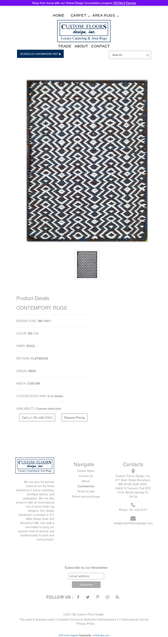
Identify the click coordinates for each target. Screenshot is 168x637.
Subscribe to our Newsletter (86, 567)
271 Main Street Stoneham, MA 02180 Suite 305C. (133, 482)
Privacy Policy (85, 623)
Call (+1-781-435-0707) (37, 417)
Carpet (78, 15)
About (81, 46)
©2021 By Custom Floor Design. (84, 614)
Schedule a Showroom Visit (39, 54)
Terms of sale (86, 491)
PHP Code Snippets (68, 635)
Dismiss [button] (131, 3)
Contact (100, 46)
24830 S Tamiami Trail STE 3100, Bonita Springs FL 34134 (133, 492)
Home (58, 15)
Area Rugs (103, 15)
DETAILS (119, 3)
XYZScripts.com (101, 635)
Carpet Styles (85, 471)
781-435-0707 (138, 510)
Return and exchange (86, 496)
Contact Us (86, 476)
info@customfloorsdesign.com (133, 523)
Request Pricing (74, 417)
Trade (64, 46)
